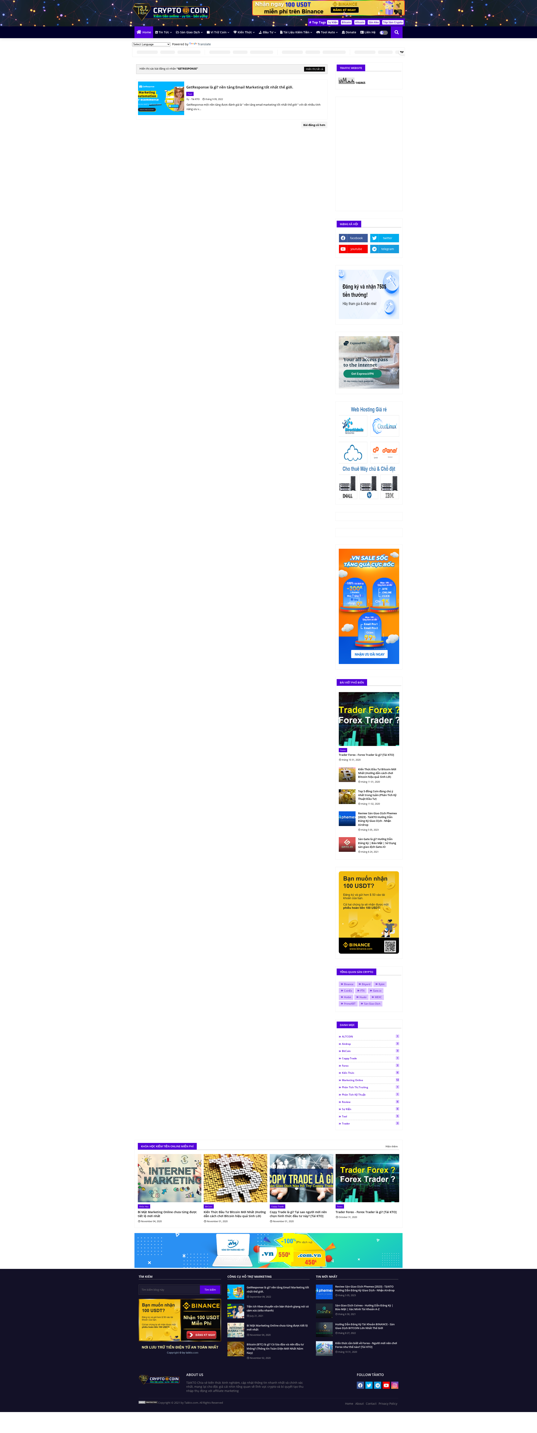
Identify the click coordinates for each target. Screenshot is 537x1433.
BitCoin (370, 1051)
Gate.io (377, 990)
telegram (387, 249)
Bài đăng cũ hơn (314, 125)
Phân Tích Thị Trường (370, 1087)
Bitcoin (346, 22)
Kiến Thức (244, 32)
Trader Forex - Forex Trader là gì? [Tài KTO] (366, 755)
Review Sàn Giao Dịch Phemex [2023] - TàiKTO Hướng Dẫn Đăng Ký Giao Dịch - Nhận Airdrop (377, 819)
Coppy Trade (370, 1058)
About (359, 1404)
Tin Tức (163, 32)
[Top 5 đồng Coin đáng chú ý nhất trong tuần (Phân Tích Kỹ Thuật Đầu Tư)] (347, 796)
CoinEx (348, 990)
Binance (348, 984)
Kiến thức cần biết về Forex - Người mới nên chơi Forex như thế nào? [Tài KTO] (366, 1345)
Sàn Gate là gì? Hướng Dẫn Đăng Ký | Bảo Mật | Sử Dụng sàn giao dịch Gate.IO (377, 842)
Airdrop (370, 1044)
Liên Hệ (369, 32)
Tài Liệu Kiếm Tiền (296, 32)
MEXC (378, 997)
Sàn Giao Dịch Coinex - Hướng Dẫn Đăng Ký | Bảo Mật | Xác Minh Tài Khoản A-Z (364, 1307)
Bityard (366, 984)
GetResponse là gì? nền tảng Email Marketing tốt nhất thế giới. (278, 1289)
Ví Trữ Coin (218, 32)
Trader (370, 1123)
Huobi (363, 997)
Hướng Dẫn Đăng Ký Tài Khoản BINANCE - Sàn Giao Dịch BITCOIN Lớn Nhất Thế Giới (365, 1326)
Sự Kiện (333, 22)
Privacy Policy (388, 1404)
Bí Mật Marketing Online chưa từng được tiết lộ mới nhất (167, 1214)
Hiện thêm (392, 1146)
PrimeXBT (350, 1003)
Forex (370, 1065)
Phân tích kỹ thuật (370, 1094)
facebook (356, 238)
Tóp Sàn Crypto (393, 22)
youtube (356, 249)
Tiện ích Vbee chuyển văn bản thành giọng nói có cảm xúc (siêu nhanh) (278, 1308)
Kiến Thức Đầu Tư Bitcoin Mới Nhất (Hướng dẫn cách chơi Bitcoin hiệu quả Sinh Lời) (377, 773)
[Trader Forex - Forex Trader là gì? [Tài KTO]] (369, 719)
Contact (371, 1404)
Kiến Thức (370, 1073)
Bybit (382, 984)
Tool (370, 1116)
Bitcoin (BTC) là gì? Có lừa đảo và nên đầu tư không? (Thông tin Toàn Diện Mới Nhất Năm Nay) (275, 1348)
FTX (362, 990)
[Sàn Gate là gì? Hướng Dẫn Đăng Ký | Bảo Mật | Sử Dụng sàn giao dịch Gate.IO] (347, 844)
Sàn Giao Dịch (189, 32)
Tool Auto (327, 32)
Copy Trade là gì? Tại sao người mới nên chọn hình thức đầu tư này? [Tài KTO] (298, 1214)
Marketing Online (370, 1080)
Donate (350, 32)
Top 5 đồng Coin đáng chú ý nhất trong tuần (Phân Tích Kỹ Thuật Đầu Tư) (377, 795)
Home (146, 32)
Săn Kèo (374, 22)
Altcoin (359, 22)
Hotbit (347, 997)
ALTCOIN (370, 1036)
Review (370, 1102)
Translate (204, 44)
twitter (387, 238)
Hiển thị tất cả (314, 69)
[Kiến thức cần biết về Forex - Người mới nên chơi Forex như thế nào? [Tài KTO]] (324, 1348)
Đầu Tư (267, 32)
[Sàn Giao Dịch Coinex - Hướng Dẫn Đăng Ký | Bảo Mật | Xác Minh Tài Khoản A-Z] (324, 1310)
